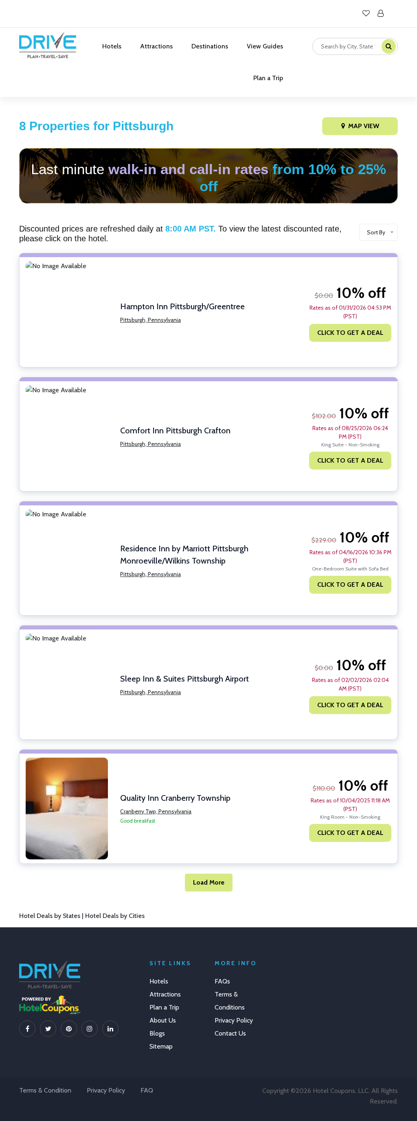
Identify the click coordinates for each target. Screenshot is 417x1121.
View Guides (265, 46)
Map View (363, 126)
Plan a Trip (268, 78)
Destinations (209, 46)
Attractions (156, 46)
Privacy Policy (234, 1020)
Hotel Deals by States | (52, 916)
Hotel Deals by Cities (115, 916)
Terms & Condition (45, 1090)
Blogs (157, 1033)
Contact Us (230, 1033)
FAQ (146, 1090)
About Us (162, 1020)
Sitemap (161, 1046)
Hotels (111, 46)
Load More (208, 882)
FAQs (222, 981)
